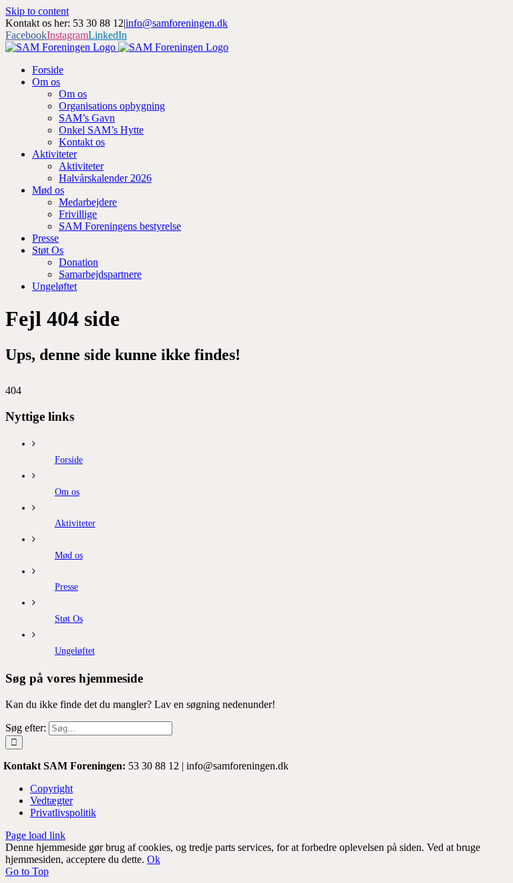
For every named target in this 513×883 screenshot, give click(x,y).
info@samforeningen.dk (177, 23)
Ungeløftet (75, 651)
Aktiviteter (75, 523)
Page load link (35, 835)
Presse (66, 587)
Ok (153, 859)
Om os (67, 492)
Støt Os (69, 619)
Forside (69, 460)
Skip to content (37, 11)
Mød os (69, 555)
